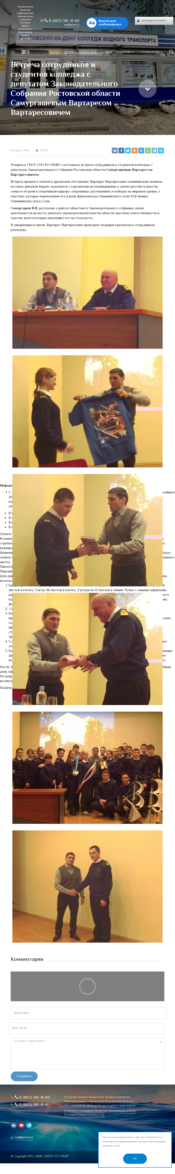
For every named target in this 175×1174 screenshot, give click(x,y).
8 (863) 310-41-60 (63, 21)
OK (135, 1159)
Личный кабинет (154, 21)
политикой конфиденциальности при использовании (134, 1142)
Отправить (24, 1076)
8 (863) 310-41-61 (33, 1105)
